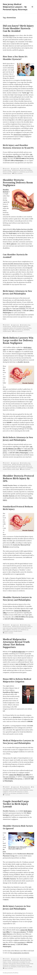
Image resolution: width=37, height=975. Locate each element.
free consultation (28, 170)
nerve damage (29, 963)
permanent (30, 172)
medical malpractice (24, 790)
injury (7, 628)
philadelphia (27, 329)
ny (19, 629)
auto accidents (26, 426)
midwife (23, 466)
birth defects (25, 168)
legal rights (18, 466)
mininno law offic (13, 791)
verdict (13, 469)
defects (29, 626)
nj (18, 172)
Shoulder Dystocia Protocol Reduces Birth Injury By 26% (18, 478)
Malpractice (27, 787)
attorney (16, 170)
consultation (22, 962)
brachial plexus (23, 626)
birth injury (21, 170)
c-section (9, 962)
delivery (11, 328)
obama (26, 791)
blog (29, 168)
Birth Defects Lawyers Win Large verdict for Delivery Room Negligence (18, 340)
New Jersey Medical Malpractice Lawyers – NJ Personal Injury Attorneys (15, 7)
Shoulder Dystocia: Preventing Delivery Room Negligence (18, 182)
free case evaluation (23, 788)
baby (15, 326)
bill (33, 787)
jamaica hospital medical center (16, 628)
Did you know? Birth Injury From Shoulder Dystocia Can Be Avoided (18, 28)
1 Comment (7, 795)
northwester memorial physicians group (19, 965)
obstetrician (22, 172)
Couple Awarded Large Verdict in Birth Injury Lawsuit (16, 804)
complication (6, 328)
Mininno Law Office (7, 172)
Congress (15, 788)
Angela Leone (15, 168)
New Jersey (11, 329)
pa (26, 172)
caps (4, 788)
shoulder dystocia (7, 170)
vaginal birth (29, 966)
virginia (17, 469)
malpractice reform (13, 790)
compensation (9, 788)
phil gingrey (13, 793)
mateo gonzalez (12, 963)
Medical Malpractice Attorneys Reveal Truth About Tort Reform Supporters (16, 643)
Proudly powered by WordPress (10, 973)
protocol (11, 631)
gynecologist (12, 466)
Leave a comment (18, 173)
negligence (15, 172)
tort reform (26, 793)
